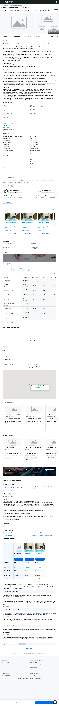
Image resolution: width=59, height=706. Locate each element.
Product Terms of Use (34, 671)
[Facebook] (7, 527)
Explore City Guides (6, 664)
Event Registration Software (36, 660)
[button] (17, 23)
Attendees (5, 267)
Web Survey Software (34, 665)
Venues (6, 5)
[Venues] (56, 2)
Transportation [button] (7, 457)
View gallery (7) (53, 31)
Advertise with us (33, 675)
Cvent (2, 5)
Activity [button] (27, 457)
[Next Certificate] (55, 193)
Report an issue (15, 653)
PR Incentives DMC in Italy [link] (33, 447)
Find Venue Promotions (6, 662)
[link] (12, 442)
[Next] (57, 36)
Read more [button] (7, 422)
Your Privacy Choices (6, 675)
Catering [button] (27, 459)
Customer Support (5, 673)
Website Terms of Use (34, 673)
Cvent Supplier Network (6, 658)
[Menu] (1, 2)
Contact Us (4, 671)
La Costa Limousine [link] (10, 447)
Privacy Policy (33, 670)
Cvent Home (4, 670)
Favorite (56, 9)
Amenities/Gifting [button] (33, 457)
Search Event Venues (6, 660)
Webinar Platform (33, 667)
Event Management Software (36, 658)
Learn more (26, 182)
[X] (4, 527)
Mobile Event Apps (33, 662)
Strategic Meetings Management (37, 664)
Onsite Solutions (5, 665)
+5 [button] (31, 459)
